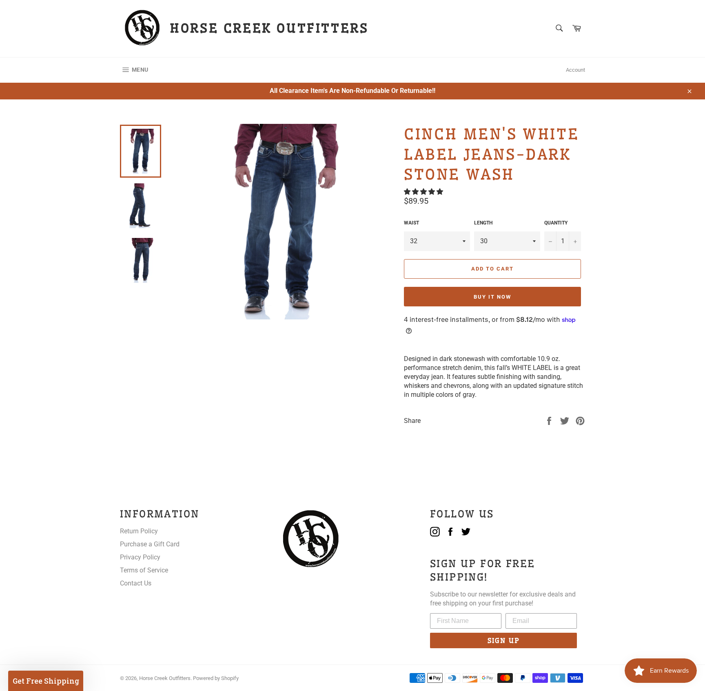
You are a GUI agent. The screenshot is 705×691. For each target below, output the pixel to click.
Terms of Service (144, 570)
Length (483, 223)
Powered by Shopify (216, 678)
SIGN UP (504, 640)
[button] (424, 192)
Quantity (556, 223)
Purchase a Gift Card (150, 544)
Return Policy (139, 531)
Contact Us (135, 583)
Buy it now (492, 297)
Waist (411, 223)
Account (575, 70)
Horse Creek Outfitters (165, 678)
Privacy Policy (140, 557)
